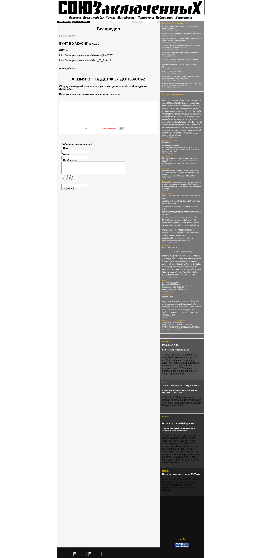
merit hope (166, 245)
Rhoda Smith (167, 193)
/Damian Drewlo (168, 291)
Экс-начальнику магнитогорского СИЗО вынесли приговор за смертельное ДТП (181, 46)
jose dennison (167, 295)
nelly (164, 98)
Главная (62, 22)
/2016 (170, 30)
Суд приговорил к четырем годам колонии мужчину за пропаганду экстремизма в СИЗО (182, 39)
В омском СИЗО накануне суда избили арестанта (181, 33)
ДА (121, 128)
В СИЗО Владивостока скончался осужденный (180, 59)
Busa (164, 280)
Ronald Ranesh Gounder (171, 140)
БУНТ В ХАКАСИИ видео (171, 71)
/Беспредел (176, 35)
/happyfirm (166, 190)
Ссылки (182, 539)
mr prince (165, 156)
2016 (79, 22)
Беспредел (71, 22)
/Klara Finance (167, 153)
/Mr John (165, 329)
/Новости (175, 30)
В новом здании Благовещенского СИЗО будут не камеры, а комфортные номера (181, 84)
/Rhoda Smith (167, 317)
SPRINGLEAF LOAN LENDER (173, 320)
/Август (165, 30)
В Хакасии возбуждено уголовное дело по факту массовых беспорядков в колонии (180, 77)
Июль (85, 22)
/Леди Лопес (167, 165)
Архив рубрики (67, 68)
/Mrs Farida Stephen (169, 137)
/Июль (164, 56)
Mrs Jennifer (166, 181)
